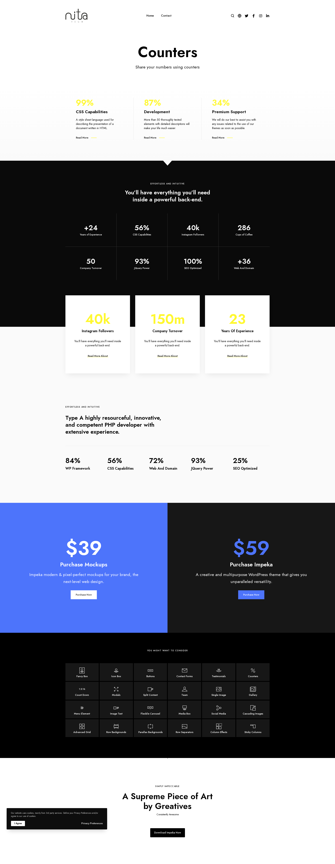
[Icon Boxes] (116, 672)
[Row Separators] (184, 728)
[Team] (184, 691)
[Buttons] (150, 672)
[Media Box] (184, 709)
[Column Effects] (218, 728)
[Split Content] (150, 691)
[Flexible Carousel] (150, 709)
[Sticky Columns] (253, 728)
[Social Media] (218, 709)
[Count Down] (82, 691)
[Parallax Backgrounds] (150, 728)
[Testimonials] (218, 672)
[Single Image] (218, 691)
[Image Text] (116, 709)
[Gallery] (253, 691)
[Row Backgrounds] (116, 728)
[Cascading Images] (253, 709)
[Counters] (253, 672)
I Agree (18, 823)
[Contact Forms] (184, 672)
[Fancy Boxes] (82, 672)
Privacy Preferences (92, 823)
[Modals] (116, 691)
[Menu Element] (82, 709)
